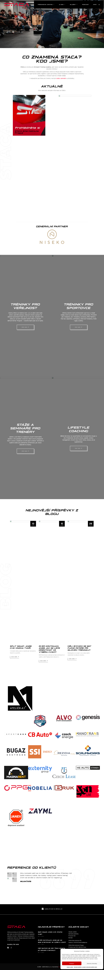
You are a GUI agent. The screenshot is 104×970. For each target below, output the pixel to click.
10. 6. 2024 (41, 936)
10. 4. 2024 (41, 944)
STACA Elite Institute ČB (74, 940)
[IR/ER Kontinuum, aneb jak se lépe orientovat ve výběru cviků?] (52, 581)
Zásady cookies (70, 967)
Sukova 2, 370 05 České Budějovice (77, 942)
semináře (63, 78)
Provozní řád (71, 935)
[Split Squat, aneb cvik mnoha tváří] (23, 581)
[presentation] (20, 896)
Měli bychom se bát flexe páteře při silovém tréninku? (79, 648)
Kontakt (70, 937)
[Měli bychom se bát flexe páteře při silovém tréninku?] (81, 581)
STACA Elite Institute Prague (76, 945)
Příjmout (71, 963)
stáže (58, 78)
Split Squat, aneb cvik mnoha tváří (21, 647)
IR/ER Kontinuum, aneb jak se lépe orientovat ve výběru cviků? (49, 649)
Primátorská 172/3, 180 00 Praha (77, 947)
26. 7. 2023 (41, 952)
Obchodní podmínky (73, 933)
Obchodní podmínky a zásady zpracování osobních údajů (85, 967)
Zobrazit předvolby (92, 963)
